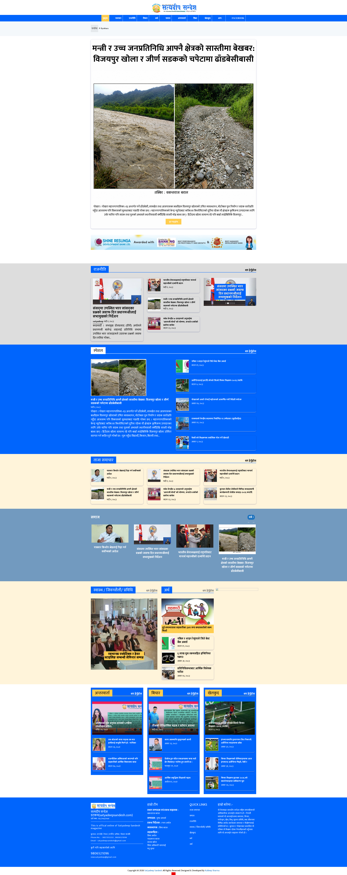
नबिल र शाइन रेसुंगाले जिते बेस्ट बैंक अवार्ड (209, 361)
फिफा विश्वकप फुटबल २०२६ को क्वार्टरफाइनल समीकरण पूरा (234, 779)
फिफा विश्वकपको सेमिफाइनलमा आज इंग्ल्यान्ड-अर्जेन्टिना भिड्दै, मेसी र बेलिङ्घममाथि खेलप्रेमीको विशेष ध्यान (236, 762)
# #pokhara (103, 28)
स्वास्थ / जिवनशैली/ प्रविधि (200, 827)
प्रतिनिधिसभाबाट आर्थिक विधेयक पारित (194, 670)
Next (253, 522)
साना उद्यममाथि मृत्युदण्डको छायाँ (178, 739)
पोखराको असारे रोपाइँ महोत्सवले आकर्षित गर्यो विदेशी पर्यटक (217, 399)
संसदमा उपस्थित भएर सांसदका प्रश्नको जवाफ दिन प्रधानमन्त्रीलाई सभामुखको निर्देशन (114, 312)
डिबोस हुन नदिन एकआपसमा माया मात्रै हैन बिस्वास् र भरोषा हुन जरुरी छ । (180, 760)
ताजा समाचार (195, 810)
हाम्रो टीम (152, 804)
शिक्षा (195, 18)
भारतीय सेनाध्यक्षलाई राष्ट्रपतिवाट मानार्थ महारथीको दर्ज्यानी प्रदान (179, 281)
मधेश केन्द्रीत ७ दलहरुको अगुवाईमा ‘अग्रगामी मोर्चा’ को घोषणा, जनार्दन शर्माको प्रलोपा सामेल (180, 322)
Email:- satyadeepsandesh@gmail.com (108, 840)
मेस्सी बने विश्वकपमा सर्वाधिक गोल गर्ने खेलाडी (210, 438)
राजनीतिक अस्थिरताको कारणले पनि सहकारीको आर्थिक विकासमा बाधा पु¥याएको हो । (123, 762)
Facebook (238, 18)
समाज (168, 18)
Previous (248, 522)
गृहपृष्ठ (105, 18)
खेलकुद (208, 18)
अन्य (219, 18)
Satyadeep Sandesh (153, 870)
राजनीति (132, 18)
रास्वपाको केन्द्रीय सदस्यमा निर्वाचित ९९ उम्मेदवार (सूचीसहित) (216, 418)
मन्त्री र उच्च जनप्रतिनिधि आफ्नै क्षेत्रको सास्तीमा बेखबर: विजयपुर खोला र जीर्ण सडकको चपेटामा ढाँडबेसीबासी (173, 54)
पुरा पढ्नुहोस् (173, 221)
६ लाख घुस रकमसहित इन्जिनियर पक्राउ (194, 655)
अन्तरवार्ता (182, 18)
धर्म (191, 838)
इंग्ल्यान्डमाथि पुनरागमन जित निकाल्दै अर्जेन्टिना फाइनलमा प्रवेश (236, 741)
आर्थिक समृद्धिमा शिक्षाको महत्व (177, 778)
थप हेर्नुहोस (250, 270)
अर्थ (156, 18)
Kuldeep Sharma (212, 870)
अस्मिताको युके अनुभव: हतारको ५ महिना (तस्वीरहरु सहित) (114, 724)
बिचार (145, 18)
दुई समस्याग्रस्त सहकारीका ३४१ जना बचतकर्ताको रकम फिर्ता (187, 629)
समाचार (118, 18)
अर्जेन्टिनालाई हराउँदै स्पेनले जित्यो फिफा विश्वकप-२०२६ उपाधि (217, 380)
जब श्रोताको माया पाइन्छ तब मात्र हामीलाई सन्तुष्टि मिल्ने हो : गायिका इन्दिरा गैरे (122, 743)
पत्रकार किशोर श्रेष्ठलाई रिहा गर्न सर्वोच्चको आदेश (124, 472)
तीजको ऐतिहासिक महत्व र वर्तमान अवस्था (173, 725)
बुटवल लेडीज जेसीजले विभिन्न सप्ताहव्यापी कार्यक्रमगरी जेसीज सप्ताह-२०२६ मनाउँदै (237, 490)
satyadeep (98, 321)
